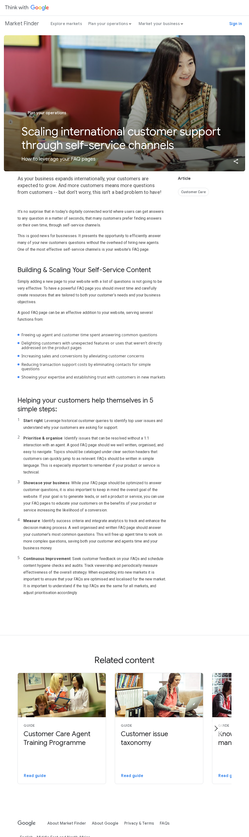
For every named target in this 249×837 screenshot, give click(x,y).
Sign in (235, 23)
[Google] (27, 823)
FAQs (164, 823)
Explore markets (66, 23)
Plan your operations (108, 23)
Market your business (159, 23)
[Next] (216, 728)
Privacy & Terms (139, 823)
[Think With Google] (27, 8)
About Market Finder (66, 823)
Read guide (35, 775)
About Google (105, 823)
